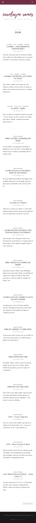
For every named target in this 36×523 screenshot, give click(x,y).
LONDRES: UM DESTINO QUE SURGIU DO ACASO (18, 77)
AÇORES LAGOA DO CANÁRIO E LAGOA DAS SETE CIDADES (18, 298)
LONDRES (20, 44)
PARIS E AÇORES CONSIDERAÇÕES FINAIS (18, 139)
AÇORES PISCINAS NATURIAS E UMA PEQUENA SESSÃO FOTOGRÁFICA (18, 231)
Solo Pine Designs (20, 519)
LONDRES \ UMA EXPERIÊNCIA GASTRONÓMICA (18, 47)
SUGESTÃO (26, 106)
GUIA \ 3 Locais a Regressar (18, 416)
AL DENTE (9, 44)
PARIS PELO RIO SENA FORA (18, 386)
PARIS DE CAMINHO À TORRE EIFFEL (18, 329)
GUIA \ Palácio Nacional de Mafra (18, 444)
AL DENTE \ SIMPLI (18, 108)
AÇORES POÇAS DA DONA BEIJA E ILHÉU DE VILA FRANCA (18, 172)
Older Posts (27, 503)
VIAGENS (26, 44)
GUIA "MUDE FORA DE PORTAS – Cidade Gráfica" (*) (18, 475)
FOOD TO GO (17, 106)
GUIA (15, 44)
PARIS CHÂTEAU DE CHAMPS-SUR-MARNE (18, 263)
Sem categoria (18, 136)
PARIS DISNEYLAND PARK (18, 357)
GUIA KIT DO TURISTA (18, 203)
